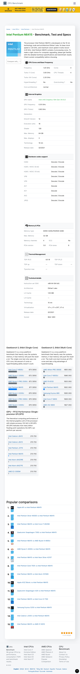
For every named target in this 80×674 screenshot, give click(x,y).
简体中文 (32, 669)
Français (58, 669)
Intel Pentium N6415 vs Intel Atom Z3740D (33, 574)
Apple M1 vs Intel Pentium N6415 (29, 507)
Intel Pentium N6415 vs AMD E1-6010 (31, 624)
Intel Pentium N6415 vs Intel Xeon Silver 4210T (34, 557)
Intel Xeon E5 (29, 657)
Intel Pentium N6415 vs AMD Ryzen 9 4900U (33, 541)
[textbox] (14, 61)
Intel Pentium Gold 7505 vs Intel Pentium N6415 (35, 566)
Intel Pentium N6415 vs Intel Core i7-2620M (33, 524)
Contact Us (63, 654)
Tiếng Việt (39, 669)
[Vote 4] (69, 633)
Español (52, 669)
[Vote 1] (62, 633)
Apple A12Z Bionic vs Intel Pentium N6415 (32, 582)
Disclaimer (63, 659)
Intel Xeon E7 (29, 659)
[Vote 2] (64, 633)
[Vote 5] (71, 633)
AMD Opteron (46, 650)
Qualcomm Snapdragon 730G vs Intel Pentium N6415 (37, 532)
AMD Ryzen (45, 654)
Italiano (64, 669)
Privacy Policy (64, 657)
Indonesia (49, 671)
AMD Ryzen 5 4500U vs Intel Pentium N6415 (33, 549)
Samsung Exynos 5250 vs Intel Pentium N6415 (34, 607)
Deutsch (46, 669)
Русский (42, 671)
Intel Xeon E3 (29, 654)
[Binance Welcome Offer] (8, 9)
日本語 (22, 669)
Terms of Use (64, 662)
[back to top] (77, 671)
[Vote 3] (67, 633)
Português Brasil (33, 671)
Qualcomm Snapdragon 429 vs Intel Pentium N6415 (36, 591)
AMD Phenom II (47, 652)
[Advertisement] (40, 19)
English (16, 669)
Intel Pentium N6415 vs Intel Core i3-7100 (32, 599)
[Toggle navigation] (74, 3)
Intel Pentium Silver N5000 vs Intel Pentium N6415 (35, 516)
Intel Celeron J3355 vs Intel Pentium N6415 (33, 616)
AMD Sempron (46, 657)
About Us (62, 652)
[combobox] (13, 61)
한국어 (27, 669)
